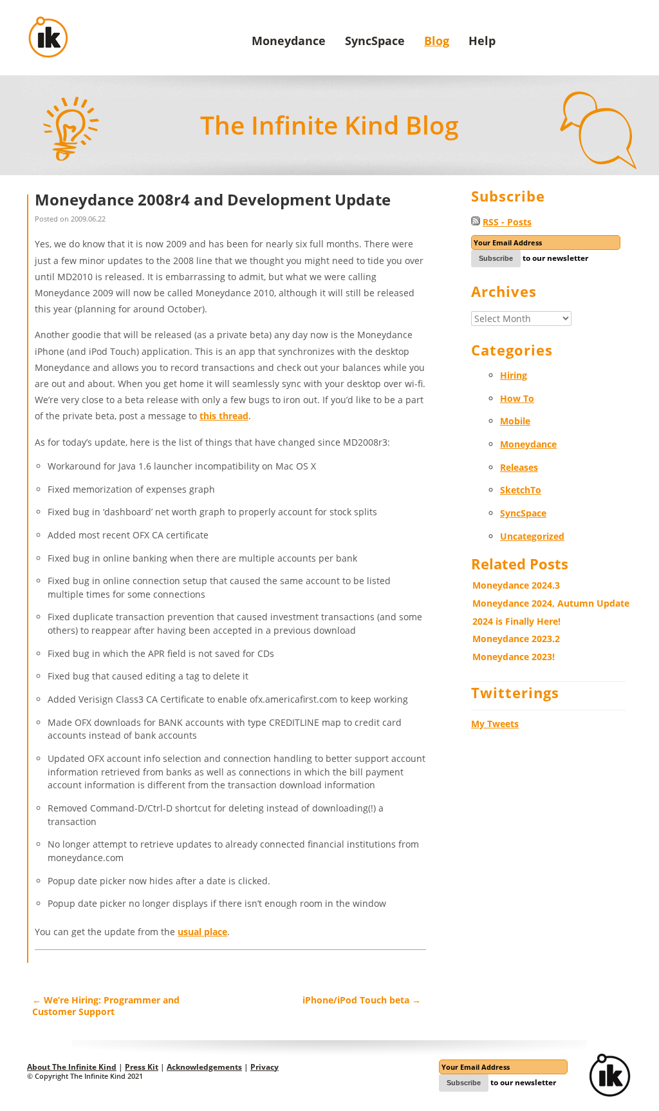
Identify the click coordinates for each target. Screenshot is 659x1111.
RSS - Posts (507, 222)
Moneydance (289, 40)
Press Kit (141, 1066)
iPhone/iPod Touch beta (361, 1000)
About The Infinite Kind (71, 1066)
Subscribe (496, 258)
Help (482, 40)
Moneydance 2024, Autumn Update (550, 603)
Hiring (513, 375)
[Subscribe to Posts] (475, 222)
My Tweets (495, 723)
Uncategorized (532, 536)
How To (517, 398)
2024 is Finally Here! (516, 621)
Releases (519, 467)
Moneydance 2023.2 (516, 638)
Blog (436, 40)
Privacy (264, 1066)
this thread (224, 416)
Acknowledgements (204, 1066)
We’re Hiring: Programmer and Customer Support (106, 1006)
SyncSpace (375, 40)
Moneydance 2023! (513, 656)
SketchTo (520, 490)
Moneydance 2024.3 (516, 585)
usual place (202, 932)
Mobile (515, 421)
